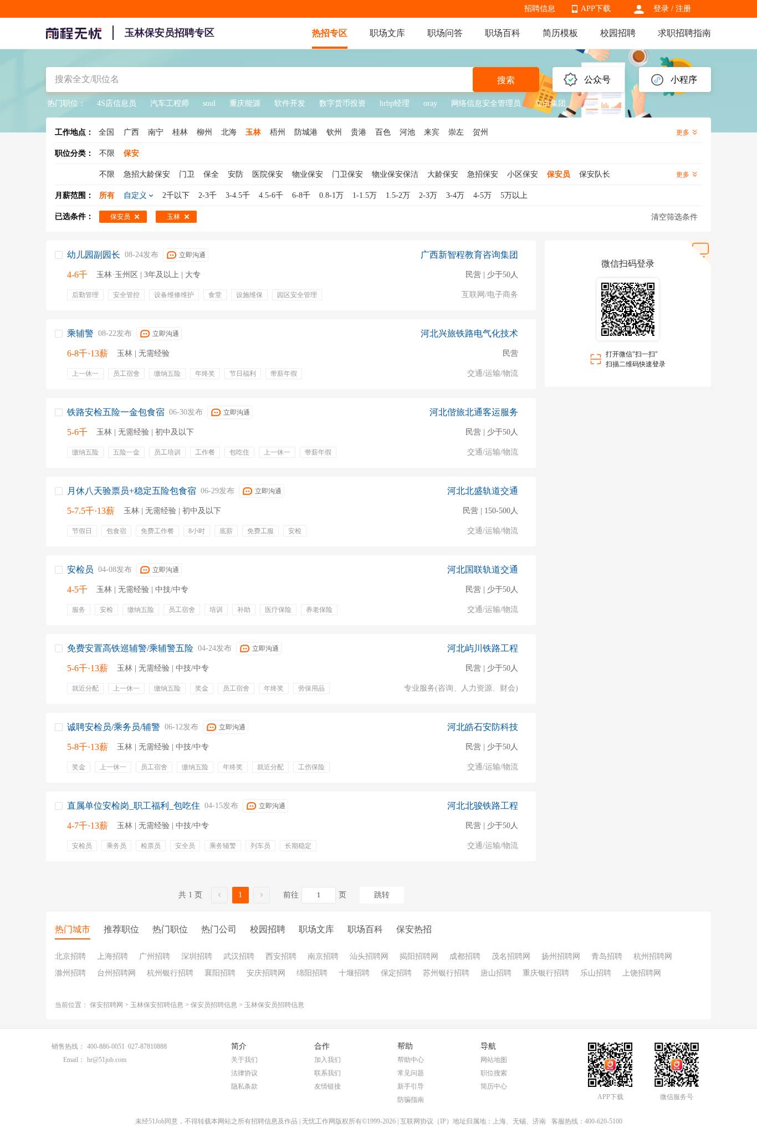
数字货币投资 (342, 103)
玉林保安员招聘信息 (274, 1005)
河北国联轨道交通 (482, 569)
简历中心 (493, 1086)
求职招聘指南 (684, 33)
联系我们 (327, 1073)
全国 (106, 132)
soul (209, 103)
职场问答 (445, 33)
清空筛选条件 (674, 217)
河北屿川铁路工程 (482, 648)
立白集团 (550, 103)
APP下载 (596, 8)
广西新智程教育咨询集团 (469, 254)
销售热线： (68, 1046)
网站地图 (493, 1060)
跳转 (382, 895)
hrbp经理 (395, 103)
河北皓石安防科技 (482, 727)
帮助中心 (410, 1060)
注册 (683, 8)
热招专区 (329, 33)
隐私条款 (244, 1086)
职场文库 (387, 33)
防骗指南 (410, 1100)
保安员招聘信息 (214, 1005)
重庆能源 (244, 103)
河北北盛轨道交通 (482, 491)
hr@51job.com (106, 1060)
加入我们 (327, 1060)
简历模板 (560, 33)
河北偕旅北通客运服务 (473, 412)
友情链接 (327, 1086)
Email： (74, 1060)
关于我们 (244, 1060)
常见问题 (410, 1073)
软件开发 (289, 103)
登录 (661, 8)
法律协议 (244, 1073)
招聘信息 (539, 8)
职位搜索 (493, 1073)
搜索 (506, 80)
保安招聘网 (106, 1005)
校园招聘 (618, 33)
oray (430, 103)
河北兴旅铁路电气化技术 (469, 333)
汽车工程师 (169, 103)
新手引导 (410, 1086)
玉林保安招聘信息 (156, 1005)
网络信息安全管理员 (486, 103)
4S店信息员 (116, 103)
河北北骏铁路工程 (482, 805)
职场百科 (502, 33)
